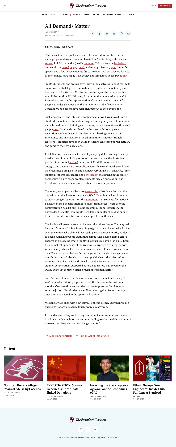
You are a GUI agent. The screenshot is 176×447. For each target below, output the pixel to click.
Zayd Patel (138, 396)
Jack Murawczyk (98, 396)
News (86, 14)
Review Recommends (113, 14)
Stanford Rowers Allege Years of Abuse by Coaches (22, 387)
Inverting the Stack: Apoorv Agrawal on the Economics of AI (109, 389)
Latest (65, 14)
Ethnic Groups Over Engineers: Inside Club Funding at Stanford (149, 389)
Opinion (76, 14)
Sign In (153, 6)
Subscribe (165, 6)
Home (44, 14)
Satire (96, 14)
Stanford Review (12, 393)
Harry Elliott (52, 32)
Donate (130, 14)
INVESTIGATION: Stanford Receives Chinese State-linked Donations (65, 389)
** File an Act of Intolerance (92, 336)
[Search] (5, 6)
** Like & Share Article (58, 336)
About (54, 14)
